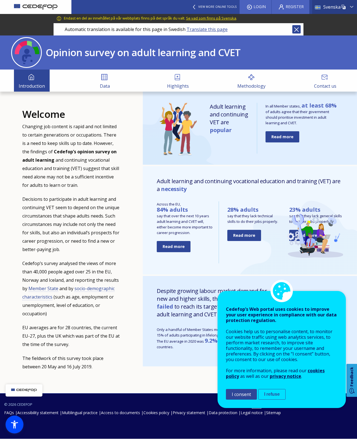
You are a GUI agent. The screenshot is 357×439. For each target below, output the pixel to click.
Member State (43, 288)
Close (296, 29)
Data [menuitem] (105, 86)
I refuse (272, 394)
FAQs (9, 412)
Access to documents (120, 412)
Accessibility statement (38, 412)
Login (260, 6)
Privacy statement (189, 412)
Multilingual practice (80, 412)
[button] (14, 424)
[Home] (35, 7)
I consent (241, 394)
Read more (282, 136)
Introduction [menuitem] (32, 86)
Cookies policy (156, 412)
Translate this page (207, 29)
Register (295, 6)
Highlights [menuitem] (178, 86)
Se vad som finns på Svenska (211, 18)
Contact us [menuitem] (325, 86)
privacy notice (285, 376)
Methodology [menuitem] (251, 86)
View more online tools (217, 7)
